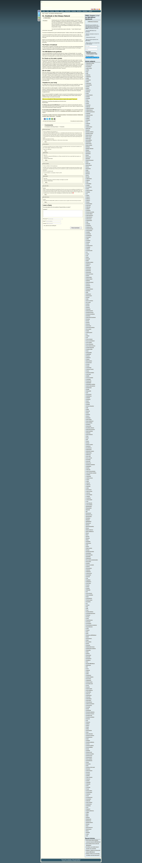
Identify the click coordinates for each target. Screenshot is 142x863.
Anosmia (88, 98)
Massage (88, 509)
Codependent (89, 220)
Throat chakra (89, 790)
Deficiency (88, 263)
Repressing (88, 655)
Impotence (88, 446)
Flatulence (88, 357)
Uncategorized (89, 797)
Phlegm (87, 605)
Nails (87, 544)
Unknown (88, 800)
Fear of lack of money (90, 345)
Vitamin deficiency (90, 810)
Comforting (88, 225)
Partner (87, 586)
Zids (87, 835)
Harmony (88, 414)
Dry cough (88, 302)
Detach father (89, 277)
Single (87, 727)
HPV (87, 439)
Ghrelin (87, 389)
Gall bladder (88, 382)
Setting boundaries (90, 703)
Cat (87, 193)
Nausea (87, 549)
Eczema (87, 305)
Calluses (88, 180)
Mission (87, 524)
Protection (88, 621)
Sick (87, 720)
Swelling (88, 775)
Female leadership (90, 347)
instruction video (50, 111)
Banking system (89, 133)
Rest (87, 661)
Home (44, 11)
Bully (87, 170)
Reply (46, 141)
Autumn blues (89, 126)
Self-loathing (88, 698)
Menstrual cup (89, 514)
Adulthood (88, 79)
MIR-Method (47, 7)
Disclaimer (69, 859)
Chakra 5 (88, 200)
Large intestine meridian (91, 472)
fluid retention (89, 360)
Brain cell (88, 163)
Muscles (88, 538)
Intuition (88, 467)
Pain (87, 578)
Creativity (88, 247)
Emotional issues (89, 312)
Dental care (88, 267)
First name (45, 218)
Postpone (88, 615)
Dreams (87, 297)
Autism (87, 125)
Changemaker (89, 203)
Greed (87, 401)
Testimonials (67, 11)
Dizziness (88, 290)
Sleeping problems (90, 735)
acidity (87, 69)
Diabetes (88, 280)
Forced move (89, 362)
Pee (87, 591)
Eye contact (88, 329)
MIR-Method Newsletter (91, 52)
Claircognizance (89, 215)
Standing (88, 750)
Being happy (89, 143)
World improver (89, 827)
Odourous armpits (90, 564)
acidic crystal (89, 68)
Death (87, 260)
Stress (87, 762)
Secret (87, 685)
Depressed (88, 270)
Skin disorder (89, 730)
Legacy (87, 479)
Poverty (87, 616)
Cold (87, 222)
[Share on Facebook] (39, 11)
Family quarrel (89, 332)
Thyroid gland (89, 792)
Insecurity (88, 461)
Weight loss (88, 820)
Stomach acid (89, 752)
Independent (88, 449)
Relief (87, 651)
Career (87, 188)
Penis (87, 596)
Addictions (88, 76)
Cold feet (88, 223)
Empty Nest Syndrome (91, 317)
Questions (79, 11)
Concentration (89, 230)
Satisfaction (88, 680)
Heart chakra (89, 419)
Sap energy (88, 678)
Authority (88, 123)
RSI (87, 666)
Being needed (89, 145)
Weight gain (88, 819)
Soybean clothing (90, 745)
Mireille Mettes (48, 17)
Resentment (88, 658)
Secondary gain (89, 683)
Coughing (88, 240)
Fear (87, 337)
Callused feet (89, 178)
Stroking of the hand (90, 767)
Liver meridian (89, 494)
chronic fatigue (89, 213)
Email (44, 221)
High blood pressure (90, 429)
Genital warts (89, 387)
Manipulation (89, 508)
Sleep (87, 732)
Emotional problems (62, 114)
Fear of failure (89, 342)
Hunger (87, 442)
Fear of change (89, 339)
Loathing (88, 496)
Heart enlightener (89, 421)
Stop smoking (89, 758)
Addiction (88, 74)
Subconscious (89, 770)
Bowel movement (89, 160)
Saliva (87, 673)
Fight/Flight (88, 354)
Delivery (88, 265)
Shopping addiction (90, 712)
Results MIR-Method (90, 663)
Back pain (88, 128)
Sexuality (88, 707)
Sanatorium (88, 675)
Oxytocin (88, 576)
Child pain (88, 207)
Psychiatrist (88, 623)
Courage (88, 242)
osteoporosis (89, 573)
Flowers (87, 359)
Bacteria (88, 130)
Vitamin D (88, 809)
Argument (45, 114)
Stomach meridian (90, 753)
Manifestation (89, 506)
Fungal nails (88, 380)
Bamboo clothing (89, 131)
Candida (88, 185)
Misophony (88, 523)
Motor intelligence (90, 531)
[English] (92, 9)
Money (87, 528)
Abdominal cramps (90, 63)
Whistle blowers (89, 822)
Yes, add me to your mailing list (50, 225)
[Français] (96, 9)
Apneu (87, 103)
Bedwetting (88, 141)
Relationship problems (91, 648)
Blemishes (88, 151)
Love (87, 501)
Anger (87, 93)
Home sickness (89, 434)
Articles (62, 11)
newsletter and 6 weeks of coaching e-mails (70, 111)
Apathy (87, 101)
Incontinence (89, 447)
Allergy (87, 88)
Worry (87, 830)
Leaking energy (89, 477)
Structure (88, 768)
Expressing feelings (90, 327)
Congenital (88, 233)
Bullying (88, 171)
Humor (87, 441)
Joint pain (88, 469)
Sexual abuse (89, 705)
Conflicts (50, 114)
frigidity (87, 375)
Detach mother (89, 278)
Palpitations (88, 581)
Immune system (89, 444)
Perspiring (88, 601)
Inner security (89, 457)
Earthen (87, 304)
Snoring (88, 743)
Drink (87, 299)
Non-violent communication (92, 559)
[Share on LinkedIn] (39, 16)
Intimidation (88, 466)
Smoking (88, 740)
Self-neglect (88, 700)
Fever (87, 350)
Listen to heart (89, 491)
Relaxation (88, 650)
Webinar (88, 817)
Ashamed (88, 113)
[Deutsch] (94, 9)
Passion (88, 588)
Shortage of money (90, 713)
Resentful (88, 656)
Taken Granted (89, 777)
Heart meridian (89, 422)
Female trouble (89, 349)
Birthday (88, 146)
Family (87, 330)
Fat (86, 334)
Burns (87, 175)
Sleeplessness (89, 737)
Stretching (88, 763)
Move (87, 534)
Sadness (88, 670)
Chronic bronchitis (90, 212)
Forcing (87, 364)
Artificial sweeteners (90, 111)
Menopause (88, 513)
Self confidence (89, 690)
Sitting (87, 728)
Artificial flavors (89, 110)
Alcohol (87, 86)
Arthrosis (88, 106)
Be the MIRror (89, 140)
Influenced (88, 454)
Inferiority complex (90, 451)
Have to (87, 416)
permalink (59, 116)
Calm (87, 181)
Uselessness (89, 804)
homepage (69, 109)
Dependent (88, 268)
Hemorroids (88, 426)
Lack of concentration (90, 471)
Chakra (87, 195)
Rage (87, 631)
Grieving (88, 402)
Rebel (87, 640)
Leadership (88, 476)
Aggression (88, 83)
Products (57, 11)
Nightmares (88, 558)
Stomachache (89, 757)
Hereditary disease (90, 427)
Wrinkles (88, 832)
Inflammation (89, 452)
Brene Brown (89, 165)
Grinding (88, 404)
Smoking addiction (90, 742)
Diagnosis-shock (89, 282)
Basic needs (88, 136)
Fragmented (88, 367)
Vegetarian (88, 805)
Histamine (88, 432)
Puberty (87, 630)
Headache (88, 417)
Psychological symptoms (72, 114)
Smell (87, 738)
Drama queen (89, 295)
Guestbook (85, 11)
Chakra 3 (88, 198)
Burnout (88, 173)
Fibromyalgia (89, 352)
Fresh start (88, 374)
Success (88, 772)
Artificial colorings (90, 108)
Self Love (88, 693)
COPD (87, 238)
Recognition (88, 641)
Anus (87, 100)
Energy (87, 320)
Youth (87, 834)
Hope (87, 436)
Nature (87, 546)
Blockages (88, 153)
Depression (54, 114)
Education (88, 309)
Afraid (87, 81)
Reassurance (89, 638)
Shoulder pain (89, 715)
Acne (87, 71)
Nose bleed (88, 561)
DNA (87, 292)
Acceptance (88, 66)
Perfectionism (89, 598)
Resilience (88, 660)
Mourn (87, 533)
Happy (87, 412)
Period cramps (89, 600)
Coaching (74, 11)
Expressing (88, 325)
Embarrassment (89, 310)
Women (87, 824)
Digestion (88, 287)
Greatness (88, 399)
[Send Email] (39, 20)
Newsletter (88, 556)
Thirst (87, 785)
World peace (52, 116)
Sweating (88, 773)
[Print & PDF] (39, 18)
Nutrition (88, 563)
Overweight (88, 574)
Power (87, 618)
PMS (87, 608)
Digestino (88, 285)
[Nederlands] (98, 9)
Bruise (87, 166)
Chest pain (88, 205)
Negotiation (88, 553)
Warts (87, 814)
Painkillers (88, 579)
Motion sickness (89, 529)
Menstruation (89, 516)
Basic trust (88, 138)
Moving (87, 536)
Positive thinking (89, 611)
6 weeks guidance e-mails (91, 53)
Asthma (87, 118)
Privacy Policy (64, 859)
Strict (87, 765)
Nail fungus (88, 543)
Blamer (87, 150)
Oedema (88, 566)
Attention (88, 120)
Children (88, 208)
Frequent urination (90, 372)
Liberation (88, 486)
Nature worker (89, 548)
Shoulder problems (90, 717)
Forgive (87, 365)
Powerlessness (89, 620)
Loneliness (88, 498)
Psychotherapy (89, 626)
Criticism (88, 248)
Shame (87, 708)
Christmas (88, 210)
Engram (87, 322)
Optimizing (88, 571)
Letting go (88, 484)
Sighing (87, 723)
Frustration (88, 379)
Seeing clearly (89, 688)
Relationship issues (90, 646)
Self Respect (88, 695)
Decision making (89, 262)
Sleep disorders (89, 733)
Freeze (87, 370)
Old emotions (89, 568)
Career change (89, 190)
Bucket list (88, 168)
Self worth (88, 697)
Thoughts (88, 787)
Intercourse (88, 462)
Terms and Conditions (76, 859)
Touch (87, 795)
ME (86, 511)
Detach (87, 275)
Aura (87, 121)
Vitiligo (87, 812)
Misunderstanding (90, 526)
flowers (43, 95)
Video (47, 11)
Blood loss (88, 156)
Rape (87, 633)
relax (68, 78)
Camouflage (88, 183)
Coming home (89, 227)
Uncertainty (88, 799)
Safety (87, 671)
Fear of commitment (90, 340)
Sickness (88, 722)
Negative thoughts (90, 551)
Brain (87, 161)
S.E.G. (87, 668)
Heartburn (88, 424)
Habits (87, 409)
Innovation (88, 459)
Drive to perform (89, 300)
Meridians (88, 518)
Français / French (89, 369)
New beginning (89, 554)
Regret (87, 643)
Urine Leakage (89, 802)
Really (87, 636)
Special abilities (89, 747)
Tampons (88, 778)
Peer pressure (89, 593)
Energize (88, 319)
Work (87, 825)
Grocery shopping (90, 406)
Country (44, 223)
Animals (88, 96)
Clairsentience (89, 217)
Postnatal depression (90, 613)
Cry (87, 252)
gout (87, 392)
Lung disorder (89, 503)
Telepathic (88, 782)
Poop (87, 610)
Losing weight (89, 499)
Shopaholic (88, 710)
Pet (87, 603)
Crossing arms (89, 250)
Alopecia (88, 91)
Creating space (89, 245)
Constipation (89, 235)
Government (88, 394)
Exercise (88, 324)
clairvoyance (89, 218)
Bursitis (87, 176)
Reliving (88, 653)
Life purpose (88, 489)
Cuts (87, 255)
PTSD (87, 628)
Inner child (88, 456)
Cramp (87, 243)
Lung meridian (89, 504)
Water (48, 116)
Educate (88, 307)
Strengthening (89, 760)
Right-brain (88, 665)
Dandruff (88, 258)
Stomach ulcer (89, 755)
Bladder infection (89, 148)
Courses (52, 11)
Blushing (88, 158)
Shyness (88, 718)
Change (87, 202)
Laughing (88, 474)
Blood (87, 155)
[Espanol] (99, 9)
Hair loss (88, 411)
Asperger (88, 116)
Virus (87, 807)
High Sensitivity (89, 431)
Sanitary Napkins (89, 676)
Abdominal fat (89, 64)
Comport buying (89, 228)
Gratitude (88, 397)
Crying (87, 253)
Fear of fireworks (89, 344)
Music (87, 539)
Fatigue (87, 335)
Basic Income (89, 135)
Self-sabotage (89, 702)
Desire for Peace (89, 273)
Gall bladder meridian (90, 384)
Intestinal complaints (90, 464)
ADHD (87, 78)
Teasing (87, 780)
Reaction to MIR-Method (91, 635)
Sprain (87, 748)
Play (87, 606)
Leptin (87, 481)
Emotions (88, 315)
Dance (87, 257)
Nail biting (88, 541)
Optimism (88, 569)
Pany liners (88, 583)
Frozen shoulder (89, 377)
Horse (87, 437)
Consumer (88, 237)
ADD (87, 73)
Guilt (87, 407)
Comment (45, 209)
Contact (90, 11)
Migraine (88, 519)
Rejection (88, 645)
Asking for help (89, 115)
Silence (87, 725)
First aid (88, 355)
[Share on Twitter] (39, 13)
